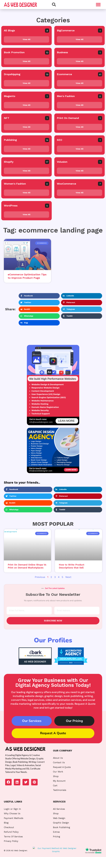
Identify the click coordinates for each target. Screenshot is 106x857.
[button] (98, 4)
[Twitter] (25, 782)
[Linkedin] (17, 782)
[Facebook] (8, 782)
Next (68, 577)
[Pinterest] (34, 782)
